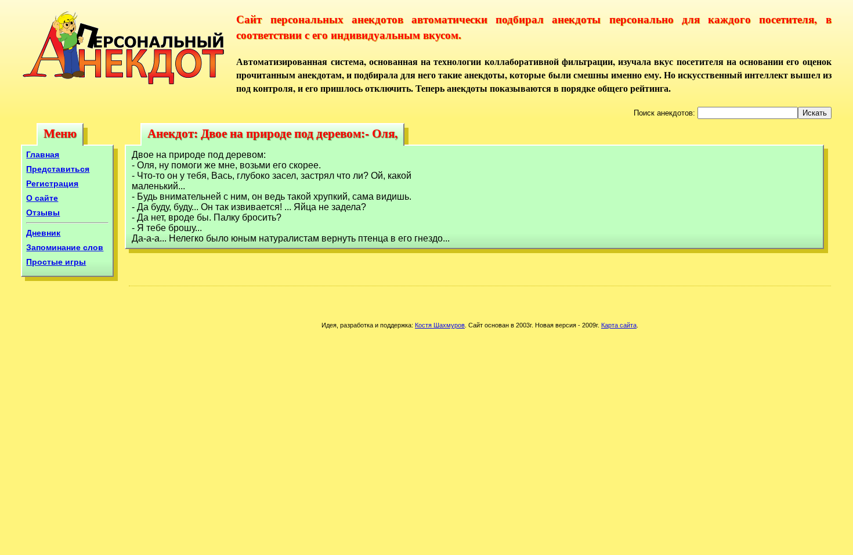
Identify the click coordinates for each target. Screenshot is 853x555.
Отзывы (43, 212)
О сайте (42, 198)
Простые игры (56, 261)
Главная (42, 154)
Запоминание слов (64, 247)
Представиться (57, 169)
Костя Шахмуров (440, 325)
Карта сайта (619, 325)
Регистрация (52, 183)
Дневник (43, 232)
